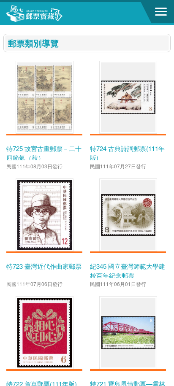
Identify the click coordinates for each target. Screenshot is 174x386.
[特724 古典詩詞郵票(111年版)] (128, 97)
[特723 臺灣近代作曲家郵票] (44, 215)
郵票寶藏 (52, 13)
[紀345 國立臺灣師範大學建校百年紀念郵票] (128, 215)
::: (5, 28)
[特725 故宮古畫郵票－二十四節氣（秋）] (44, 97)
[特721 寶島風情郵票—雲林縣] (128, 332)
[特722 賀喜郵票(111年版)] (44, 332)
